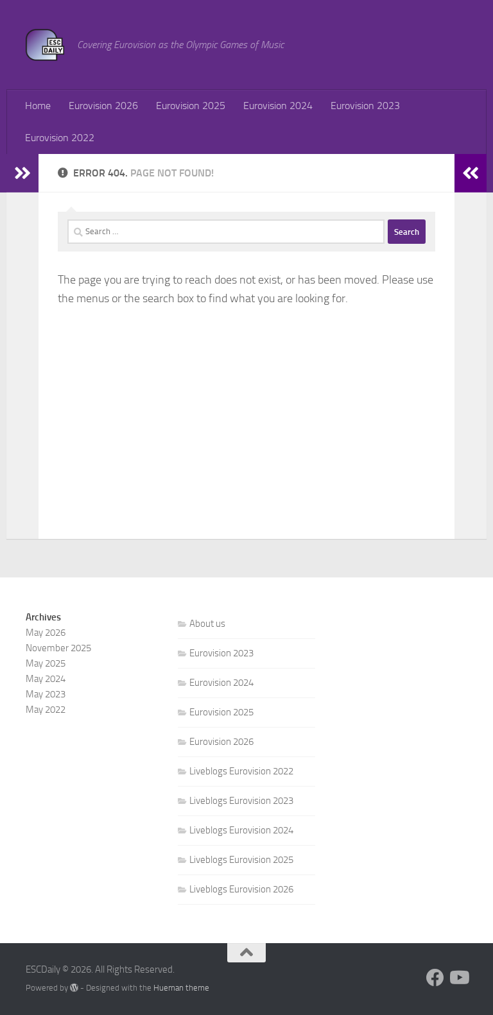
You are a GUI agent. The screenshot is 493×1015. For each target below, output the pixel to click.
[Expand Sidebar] (22, 173)
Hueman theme (181, 988)
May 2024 (45, 679)
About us (207, 623)
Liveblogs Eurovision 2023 (241, 800)
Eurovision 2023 (365, 105)
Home (38, 105)
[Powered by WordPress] (74, 988)
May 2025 (45, 663)
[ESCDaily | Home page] (45, 45)
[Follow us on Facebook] (435, 978)
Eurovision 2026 (103, 105)
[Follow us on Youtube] (458, 978)
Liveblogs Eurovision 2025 (241, 860)
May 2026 (45, 632)
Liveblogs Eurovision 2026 (241, 889)
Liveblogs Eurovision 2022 (241, 771)
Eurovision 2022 (59, 138)
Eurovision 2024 (278, 105)
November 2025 (58, 648)
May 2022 (45, 709)
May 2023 (45, 694)
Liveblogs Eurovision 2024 (241, 830)
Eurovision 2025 (190, 105)
